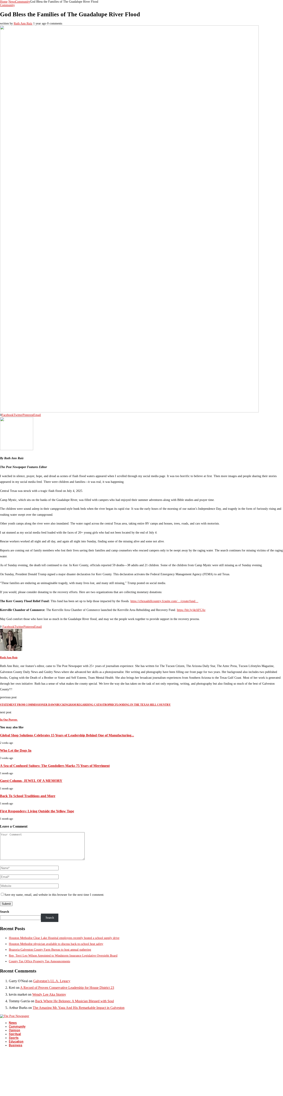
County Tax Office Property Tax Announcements (39, 961)
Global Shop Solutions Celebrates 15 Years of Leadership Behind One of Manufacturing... (67, 735)
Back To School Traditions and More (27, 796)
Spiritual (15, 1034)
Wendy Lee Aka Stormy (49, 994)
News (11, 1)
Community (22, 1)
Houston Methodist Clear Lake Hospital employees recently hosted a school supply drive (64, 938)
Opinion (14, 1030)
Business (15, 1045)
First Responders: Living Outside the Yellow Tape (37, 811)
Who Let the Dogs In (15, 750)
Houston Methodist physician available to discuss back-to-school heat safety (56, 944)
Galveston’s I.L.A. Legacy (51, 981)
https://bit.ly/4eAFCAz (191, 610)
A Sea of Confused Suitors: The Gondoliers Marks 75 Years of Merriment (55, 766)
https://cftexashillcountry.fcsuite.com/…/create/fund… (164, 601)
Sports (14, 1038)
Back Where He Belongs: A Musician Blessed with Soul (74, 1001)
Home (4, 1)
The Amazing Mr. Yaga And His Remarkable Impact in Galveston (78, 1008)
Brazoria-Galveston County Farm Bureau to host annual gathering (50, 949)
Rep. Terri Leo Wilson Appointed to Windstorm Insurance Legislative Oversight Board (63, 955)
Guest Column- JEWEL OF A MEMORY (31, 781)
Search (4, 911)
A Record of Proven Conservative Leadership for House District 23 (67, 987)
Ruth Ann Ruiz (23, 23)
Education (16, 1041)
